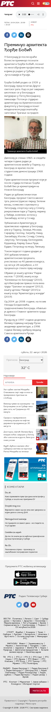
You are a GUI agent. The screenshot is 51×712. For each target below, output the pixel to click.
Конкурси (16, 684)
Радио (6, 668)
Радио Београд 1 (20, 668)
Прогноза (11, 359)
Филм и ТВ (32, 647)
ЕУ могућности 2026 (25, 627)
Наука (43, 647)
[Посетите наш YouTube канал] (33, 605)
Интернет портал (31, 684)
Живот (22, 643)
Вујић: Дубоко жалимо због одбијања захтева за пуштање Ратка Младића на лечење (18, 449)
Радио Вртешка (22, 674)
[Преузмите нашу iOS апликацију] (25, 574)
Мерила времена (12, 623)
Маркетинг (25, 682)
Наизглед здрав (33, 652)
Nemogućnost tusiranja (15, 519)
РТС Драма (19, 659)
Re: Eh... (8, 545)
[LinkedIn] (21, 35)
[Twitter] (14, 35)
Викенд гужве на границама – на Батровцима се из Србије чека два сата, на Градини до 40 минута (19, 407)
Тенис (40, 632)
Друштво (28, 620)
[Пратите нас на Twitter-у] (19, 605)
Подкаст (42, 625)
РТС (5, 682)
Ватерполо (30, 634)
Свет (36, 618)
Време (43, 623)
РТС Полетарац (30, 663)
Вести (7, 618)
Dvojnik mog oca (12, 506)
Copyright (22, 700)
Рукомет (18, 634)
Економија (40, 620)
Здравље (19, 647)
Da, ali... (8, 492)
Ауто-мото (9, 636)
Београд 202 (31, 670)
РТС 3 (27, 657)
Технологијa (21, 645)
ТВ (4, 657)
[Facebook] (7, 35)
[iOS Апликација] (25, 469)
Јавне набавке (40, 682)
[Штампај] (28, 35)
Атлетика (42, 634)
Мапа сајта (39, 690)
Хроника (16, 620)
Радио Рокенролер (27, 672)
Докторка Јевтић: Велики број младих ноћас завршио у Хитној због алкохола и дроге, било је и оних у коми (19, 435)
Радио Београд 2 (40, 668)
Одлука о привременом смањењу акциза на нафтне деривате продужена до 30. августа (17, 421)
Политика (17, 618)
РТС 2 (19, 657)
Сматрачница (28, 625)
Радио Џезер (38, 674)
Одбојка (7, 634)
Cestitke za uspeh (13, 532)
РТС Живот (33, 659)
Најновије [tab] (9, 375)
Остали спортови (25, 636)
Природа (7, 650)
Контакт (13, 682)
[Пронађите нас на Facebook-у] (26, 605)
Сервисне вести (11, 625)
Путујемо (34, 645)
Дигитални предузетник (26, 650)
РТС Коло (20, 661)
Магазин (12, 643)
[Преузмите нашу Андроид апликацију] (25, 582)
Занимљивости (35, 643)
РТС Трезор (34, 661)
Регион (28, 618)
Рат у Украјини (30, 623)
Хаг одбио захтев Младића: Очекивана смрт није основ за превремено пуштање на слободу (18, 393)
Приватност (10, 700)
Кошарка (30, 632)
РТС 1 (10, 657)
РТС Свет (37, 657)
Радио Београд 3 (14, 670)
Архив (25, 677)
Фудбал (19, 632)
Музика (9, 645)
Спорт (10, 632)
